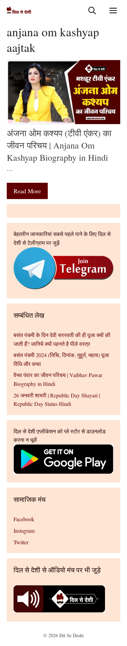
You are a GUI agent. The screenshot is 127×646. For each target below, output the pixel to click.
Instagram (24, 530)
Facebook (24, 519)
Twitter (21, 542)
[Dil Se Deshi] (19, 10)
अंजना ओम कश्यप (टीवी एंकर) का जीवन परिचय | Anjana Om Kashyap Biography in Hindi (59, 145)
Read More (27, 191)
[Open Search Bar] (92, 10)
